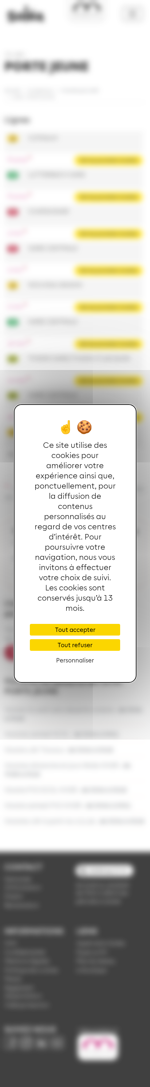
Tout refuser (75, 645)
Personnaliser (75, 660)
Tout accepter (75, 629)
